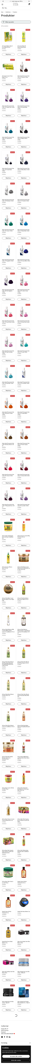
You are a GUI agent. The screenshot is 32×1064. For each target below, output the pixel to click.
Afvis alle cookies (16, 1060)
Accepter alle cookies (16, 1056)
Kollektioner (8, 12)
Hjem (2, 12)
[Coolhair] (15, 4)
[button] (28, 4)
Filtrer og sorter (9, 22)
